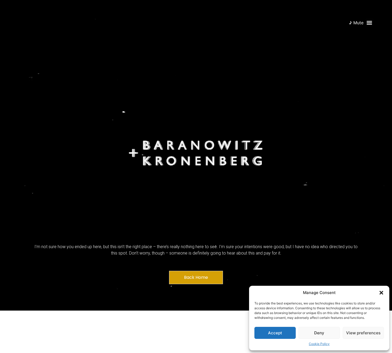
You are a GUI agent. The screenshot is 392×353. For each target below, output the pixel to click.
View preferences (363, 332)
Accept (275, 332)
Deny (319, 332)
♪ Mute (356, 22)
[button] (381, 292)
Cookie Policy (319, 344)
